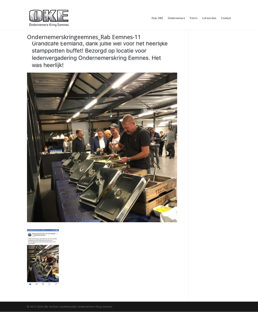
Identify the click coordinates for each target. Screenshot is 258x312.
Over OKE (157, 18)
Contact (226, 18)
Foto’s (194, 18)
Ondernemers (176, 18)
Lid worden (209, 18)
